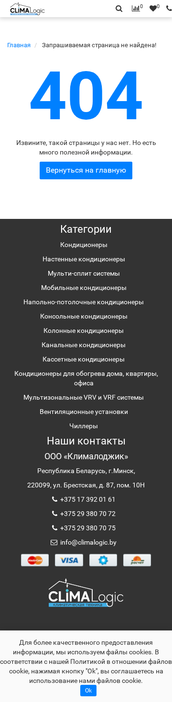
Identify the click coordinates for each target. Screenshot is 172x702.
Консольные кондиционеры (84, 316)
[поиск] (166, 8)
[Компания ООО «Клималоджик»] (86, 592)
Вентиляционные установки (84, 411)
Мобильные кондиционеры (84, 287)
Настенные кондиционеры (84, 259)
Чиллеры (83, 426)
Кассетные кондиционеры (84, 359)
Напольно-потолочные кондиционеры (83, 302)
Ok (88, 690)
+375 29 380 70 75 (87, 528)
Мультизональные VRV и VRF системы (83, 397)
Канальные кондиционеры (84, 345)
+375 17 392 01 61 (87, 499)
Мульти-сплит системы (84, 273)
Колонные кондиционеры (83, 330)
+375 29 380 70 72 (87, 513)
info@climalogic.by (88, 542)
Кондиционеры (84, 244)
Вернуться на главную (86, 170)
